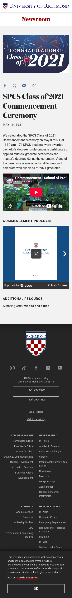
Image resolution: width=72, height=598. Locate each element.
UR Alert (43, 512)
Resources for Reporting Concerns (52, 530)
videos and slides (36, 306)
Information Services (22, 467)
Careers (43, 456)
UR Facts (44, 441)
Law (31, 528)
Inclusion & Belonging (50, 451)
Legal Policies (36, 412)
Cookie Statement (27, 577)
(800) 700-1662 (36, 399)
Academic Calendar (49, 446)
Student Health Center (51, 547)
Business (28, 517)
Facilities (44, 536)
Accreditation (46, 486)
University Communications (18, 456)
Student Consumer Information (49, 494)
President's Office (23, 446)
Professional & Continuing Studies (19, 535)
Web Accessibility (36, 419)
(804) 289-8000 (36, 389)
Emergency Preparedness (53, 522)
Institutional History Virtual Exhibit (53, 464)
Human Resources (23, 441)
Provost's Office (24, 451)
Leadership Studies (23, 522)
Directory (44, 476)
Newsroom (36, 19)
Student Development (21, 462)
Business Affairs (24, 472)
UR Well (43, 542)
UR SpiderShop (47, 481)
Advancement (25, 478)
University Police (48, 517)
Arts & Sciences (24, 512)
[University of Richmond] (36, 6)
